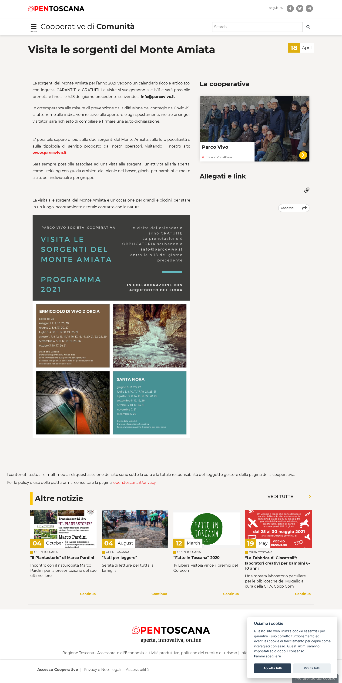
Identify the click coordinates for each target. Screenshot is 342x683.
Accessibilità (137, 669)
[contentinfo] (171, 646)
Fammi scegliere (267, 656)
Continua (88, 594)
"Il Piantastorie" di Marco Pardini (62, 557)
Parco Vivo (215, 147)
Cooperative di (87, 26)
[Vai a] (309, 8)
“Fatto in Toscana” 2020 (196, 557)
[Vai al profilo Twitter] (299, 8)
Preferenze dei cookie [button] (315, 678)
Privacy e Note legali (102, 669)
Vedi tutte (280, 496)
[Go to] (56, 8)
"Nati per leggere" (119, 557)
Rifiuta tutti (312, 668)
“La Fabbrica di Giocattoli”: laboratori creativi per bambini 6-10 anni (277, 563)
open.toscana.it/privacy (134, 482)
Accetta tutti (272, 668)
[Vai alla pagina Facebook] (290, 8)
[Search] (308, 27)
